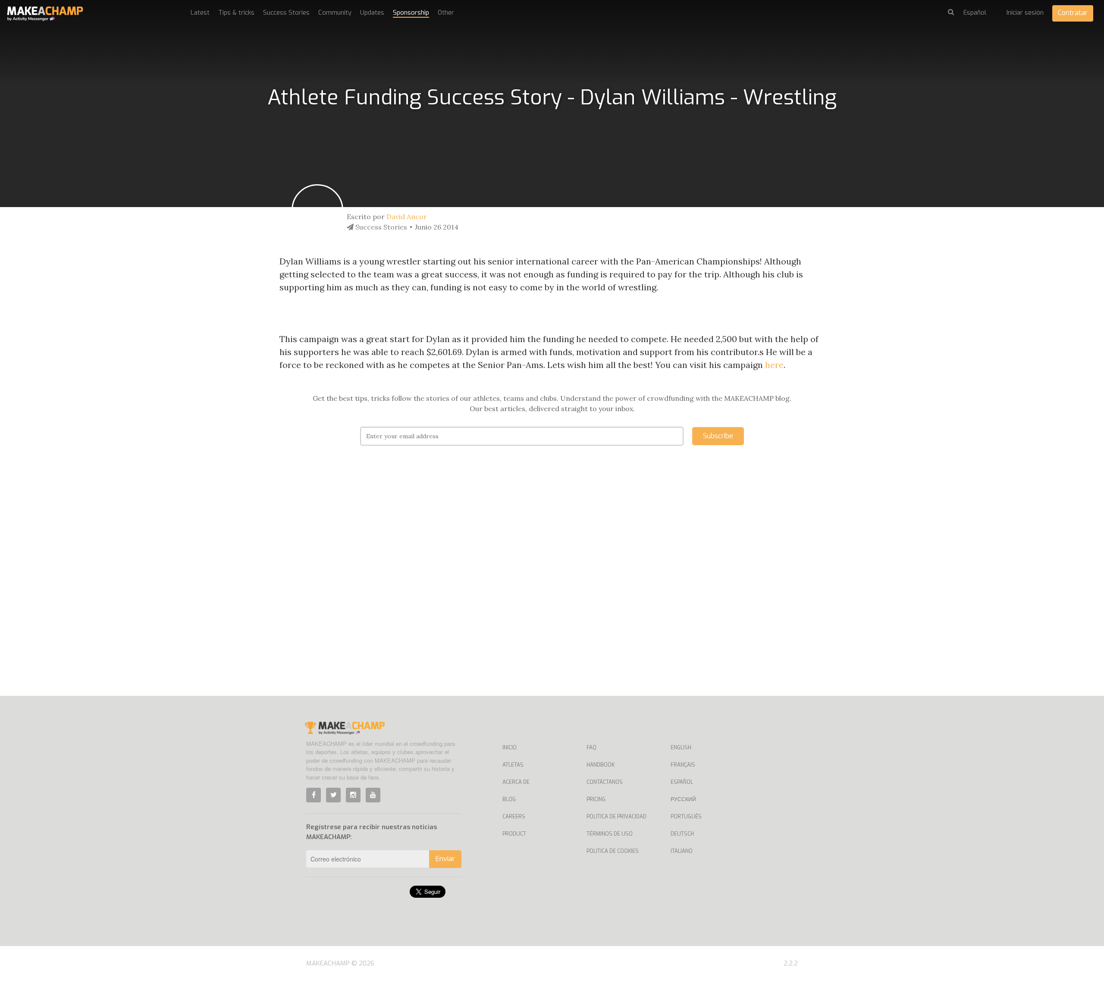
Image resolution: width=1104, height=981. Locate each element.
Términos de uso (609, 833)
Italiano (682, 851)
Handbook (600, 764)
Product (514, 833)
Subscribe (718, 435)
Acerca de (516, 782)
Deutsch (682, 833)
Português (686, 816)
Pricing (595, 799)
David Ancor (406, 216)
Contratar (1073, 12)
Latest (200, 12)
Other (446, 12)
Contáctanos (604, 782)
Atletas (513, 764)
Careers (513, 816)
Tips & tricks (236, 12)
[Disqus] (552, 584)
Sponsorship (411, 12)
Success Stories (286, 12)
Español (682, 782)
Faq (591, 747)
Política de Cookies (612, 851)
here (774, 364)
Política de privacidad (616, 816)
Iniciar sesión (1025, 12)
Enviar (445, 858)
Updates (372, 12)
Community (334, 12)
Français (683, 764)
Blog (509, 799)
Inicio (509, 747)
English (681, 747)
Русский (683, 799)
